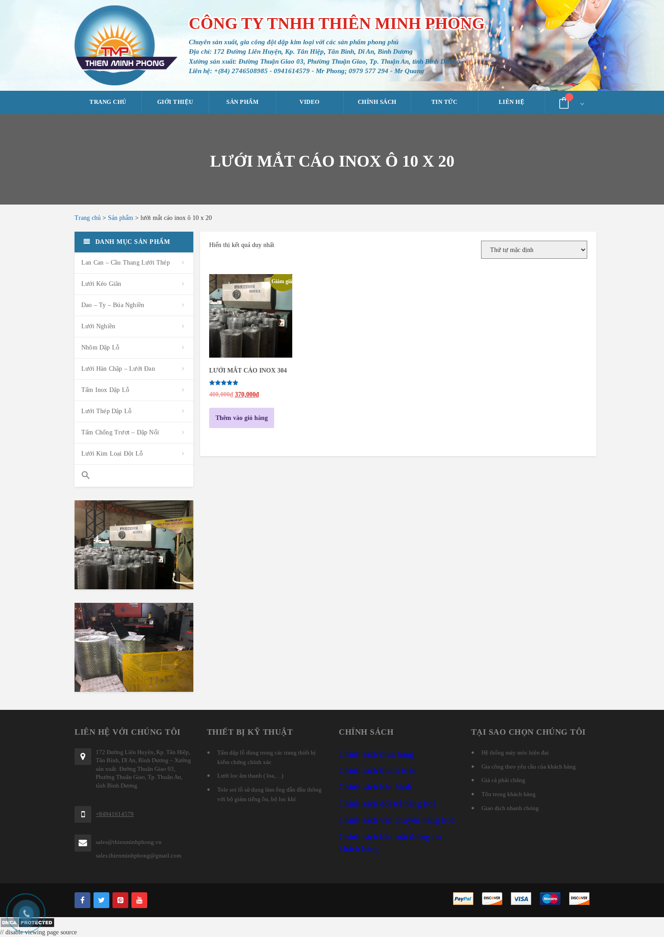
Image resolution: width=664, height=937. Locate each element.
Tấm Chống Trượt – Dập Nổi (120, 432)
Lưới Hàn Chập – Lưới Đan (118, 368)
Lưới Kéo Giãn (101, 283)
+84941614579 (115, 814)
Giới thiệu (175, 101)
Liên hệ (512, 101)
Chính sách (377, 101)
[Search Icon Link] (134, 476)
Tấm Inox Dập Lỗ (105, 390)
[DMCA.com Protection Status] (332, 922)
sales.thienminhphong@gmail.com (138, 855)
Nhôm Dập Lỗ (100, 347)
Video (309, 101)
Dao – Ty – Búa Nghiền (112, 305)
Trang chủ (107, 101)
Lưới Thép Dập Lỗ (106, 411)
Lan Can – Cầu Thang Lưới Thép (125, 262)
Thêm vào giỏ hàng (241, 418)
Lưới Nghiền (98, 326)
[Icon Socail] (82, 900)
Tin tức (444, 101)
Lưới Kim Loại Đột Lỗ (112, 453)
